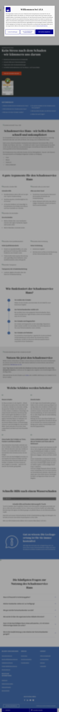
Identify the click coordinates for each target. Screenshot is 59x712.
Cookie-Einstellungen (12, 32)
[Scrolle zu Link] (8, 9)
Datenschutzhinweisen (41, 26)
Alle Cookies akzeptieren (44, 32)
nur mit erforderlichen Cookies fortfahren (27, 31)
